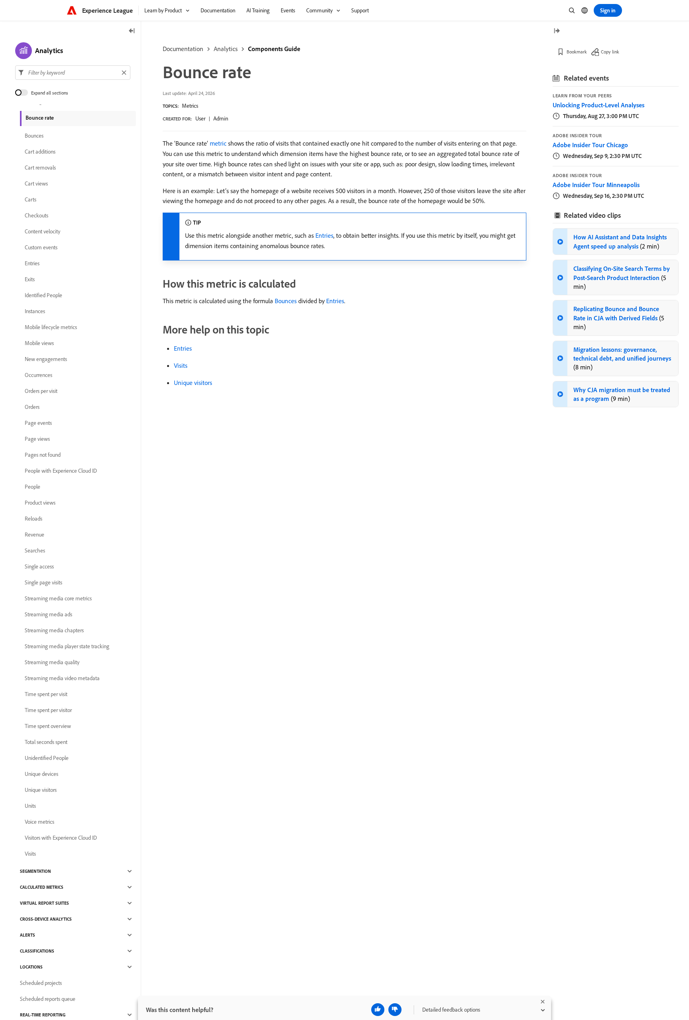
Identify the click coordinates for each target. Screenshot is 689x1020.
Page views (37, 438)
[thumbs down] (395, 1009)
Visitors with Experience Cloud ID (61, 837)
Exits (30, 279)
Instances (35, 311)
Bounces (286, 301)
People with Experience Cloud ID (61, 470)
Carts (30, 199)
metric (218, 143)
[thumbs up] (377, 1009)
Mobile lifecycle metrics (51, 327)
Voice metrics (39, 821)
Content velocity (42, 231)
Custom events (41, 247)
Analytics (226, 49)
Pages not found (43, 454)
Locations (31, 967)
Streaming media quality (52, 662)
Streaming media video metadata (62, 678)
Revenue (34, 534)
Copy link (610, 52)
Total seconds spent (46, 742)
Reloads (33, 518)
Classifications (37, 951)
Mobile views (39, 343)
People (32, 486)
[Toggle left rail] (132, 31)
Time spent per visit (46, 694)
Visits (180, 365)
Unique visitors (193, 383)
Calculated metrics (41, 887)
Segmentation (35, 871)
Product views (40, 502)
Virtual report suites (44, 903)
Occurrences (38, 375)
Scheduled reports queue (47, 998)
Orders (32, 406)
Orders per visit (41, 391)
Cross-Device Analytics (46, 919)
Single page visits (43, 582)
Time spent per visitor (48, 710)
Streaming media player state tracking (67, 646)
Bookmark (577, 52)
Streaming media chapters (54, 630)
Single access (39, 566)
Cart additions (40, 151)
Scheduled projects (41, 982)
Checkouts (36, 215)
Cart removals (40, 167)
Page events (38, 422)
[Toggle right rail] (556, 31)
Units (30, 805)
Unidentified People (47, 758)
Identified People (43, 295)
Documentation (183, 49)
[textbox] (72, 72)
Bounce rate (40, 117)
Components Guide (274, 49)
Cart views (36, 183)
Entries (324, 235)
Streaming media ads (48, 614)
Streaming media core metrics (58, 598)
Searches (35, 550)
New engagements (46, 359)
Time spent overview (48, 726)
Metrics (190, 105)
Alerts (27, 935)
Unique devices (41, 773)
